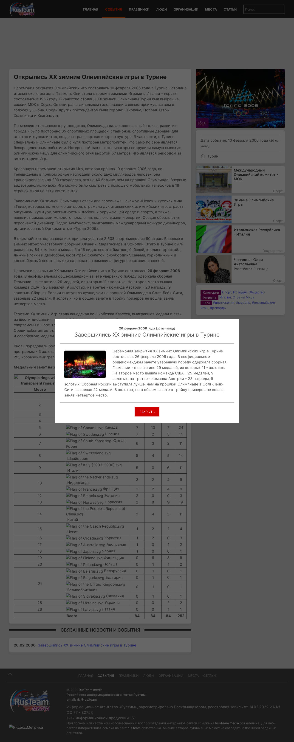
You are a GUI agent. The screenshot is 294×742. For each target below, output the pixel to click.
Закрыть (147, 412)
